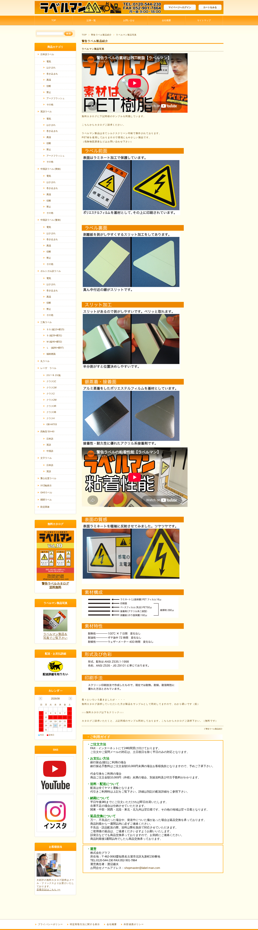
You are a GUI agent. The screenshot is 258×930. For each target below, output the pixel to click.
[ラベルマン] (63, 12)
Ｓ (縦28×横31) (54, 335)
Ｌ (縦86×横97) (55, 347)
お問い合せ (128, 20)
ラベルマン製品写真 (93, 49)
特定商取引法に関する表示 (85, 924)
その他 (49, 104)
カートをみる (210, 7)
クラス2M (51, 400)
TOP (53, 20)
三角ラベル (46, 322)
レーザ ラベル (48, 368)
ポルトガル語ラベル (50, 271)
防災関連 (44, 507)
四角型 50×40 (47, 431)
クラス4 (50, 418)
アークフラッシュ (55, 98)
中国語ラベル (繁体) (50, 220)
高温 (48, 80)
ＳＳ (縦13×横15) (55, 329)
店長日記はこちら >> (48, 889)
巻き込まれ (52, 73)
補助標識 (51, 354)
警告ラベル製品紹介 (101, 35)
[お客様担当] (49, 875)
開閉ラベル (46, 499)
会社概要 (166, 20)
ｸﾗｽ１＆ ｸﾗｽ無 (53, 375)
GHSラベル (46, 492)
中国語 (49, 451)
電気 (48, 61)
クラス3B (51, 412)
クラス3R (51, 406)
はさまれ (51, 67)
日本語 (49, 438)
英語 (48, 444)
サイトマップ (204, 20)
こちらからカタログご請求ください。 (103, 124)
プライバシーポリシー (50, 924)
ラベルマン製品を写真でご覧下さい (55, 635)
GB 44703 (51, 424)
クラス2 (50, 393)
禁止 (48, 92)
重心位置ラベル (48, 478)
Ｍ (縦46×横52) (54, 341)
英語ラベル (46, 111)
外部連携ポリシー (134, 924)
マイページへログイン (179, 7)
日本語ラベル (47, 54)
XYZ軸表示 (46, 485)
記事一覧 (91, 20)
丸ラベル (44, 361)
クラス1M (51, 387)
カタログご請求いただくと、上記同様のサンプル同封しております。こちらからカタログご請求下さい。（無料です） (150, 720)
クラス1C (51, 381)
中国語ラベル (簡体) (50, 169)
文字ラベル (46, 458)
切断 (48, 86)
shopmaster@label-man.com (142, 867)
